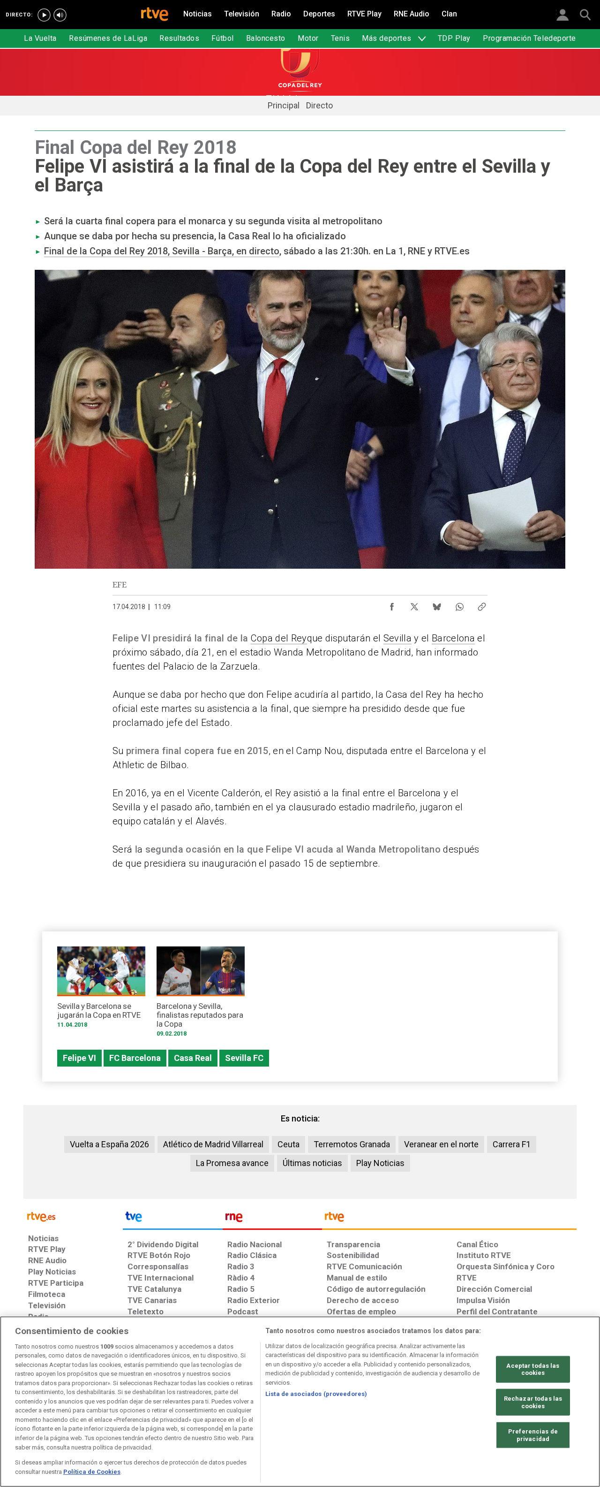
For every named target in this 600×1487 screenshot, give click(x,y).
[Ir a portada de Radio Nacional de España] (272, 1219)
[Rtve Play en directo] (44, 15)
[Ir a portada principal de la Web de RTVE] (73, 1216)
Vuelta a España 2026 (109, 1144)
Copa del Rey (279, 638)
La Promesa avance (232, 1163)
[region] (300, 1401)
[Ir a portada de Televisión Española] (172, 1219)
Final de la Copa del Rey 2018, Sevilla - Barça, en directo (161, 251)
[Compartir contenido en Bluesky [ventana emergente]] (437, 604)
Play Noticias (380, 1163)
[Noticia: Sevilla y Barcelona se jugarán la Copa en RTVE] (101, 990)
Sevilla (397, 638)
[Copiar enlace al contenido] (482, 604)
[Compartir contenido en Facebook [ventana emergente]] (392, 604)
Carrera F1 (512, 1144)
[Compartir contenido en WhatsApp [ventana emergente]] (459, 604)
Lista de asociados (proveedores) (316, 1393)
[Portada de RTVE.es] (154, 15)
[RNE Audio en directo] (60, 15)
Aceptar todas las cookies (532, 1369)
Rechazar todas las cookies (533, 1402)
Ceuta (289, 1144)
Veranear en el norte (441, 1144)
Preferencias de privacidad (533, 1435)
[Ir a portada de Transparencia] (449, 1219)
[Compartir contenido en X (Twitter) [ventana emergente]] (414, 604)
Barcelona (453, 638)
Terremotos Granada (352, 1144)
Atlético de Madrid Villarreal (213, 1144)
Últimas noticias (312, 1163)
